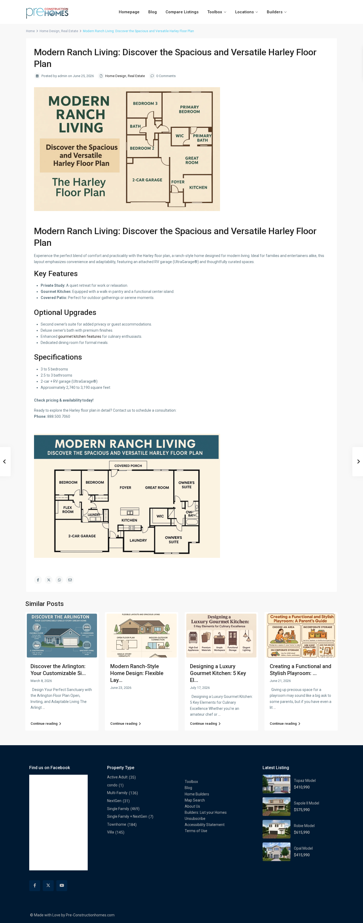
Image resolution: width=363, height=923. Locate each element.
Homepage (129, 12)
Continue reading (44, 724)
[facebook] (34, 885)
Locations (244, 12)
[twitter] (48, 885)
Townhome (116, 824)
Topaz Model (305, 780)
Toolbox (214, 12)
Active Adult (117, 777)
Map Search (195, 800)
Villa (110, 832)
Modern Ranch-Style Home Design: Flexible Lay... (136, 673)
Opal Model (303, 848)
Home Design (50, 31)
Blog (152, 12)
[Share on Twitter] (49, 580)
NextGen (114, 801)
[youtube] (61, 885)
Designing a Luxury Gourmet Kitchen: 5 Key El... (218, 673)
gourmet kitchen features (79, 336)
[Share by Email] (70, 580)
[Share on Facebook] (38, 580)
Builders (274, 12)
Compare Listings (182, 12)
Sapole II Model (306, 803)
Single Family (118, 809)
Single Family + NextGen (127, 816)
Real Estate (69, 31)
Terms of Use (196, 831)
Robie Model (304, 826)
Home (30, 31)
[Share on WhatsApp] (59, 580)
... (44, 707)
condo (112, 785)
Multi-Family (117, 793)
